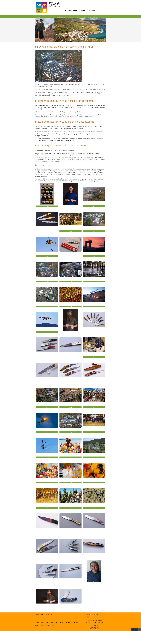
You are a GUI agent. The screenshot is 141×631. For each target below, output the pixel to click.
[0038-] (94, 496)
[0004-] (70, 219)
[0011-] (94, 270)
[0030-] (47, 446)
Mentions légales (44, 614)
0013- (70, 307)
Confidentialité (50, 625)
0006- (47, 256)
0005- (94, 231)
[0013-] (70, 295)
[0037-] (70, 496)
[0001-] (47, 194)
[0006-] (47, 244)
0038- (94, 508)
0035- (94, 482)
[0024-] (47, 395)
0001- (47, 206)
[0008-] (94, 244)
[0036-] (47, 496)
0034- (70, 482)
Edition (76, 622)
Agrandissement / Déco (57, 622)
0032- (94, 457)
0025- (70, 407)
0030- (47, 457)
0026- (94, 407)
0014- (94, 307)
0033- (47, 482)
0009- (47, 281)
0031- (70, 457)
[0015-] (47, 320)
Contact (37, 614)
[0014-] (94, 295)
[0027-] (47, 420)
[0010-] (70, 270)
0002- (94, 206)
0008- (94, 256)
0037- (70, 508)
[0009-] (47, 270)
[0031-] (70, 446)
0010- (70, 281)
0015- (47, 332)
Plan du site (51, 614)
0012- (47, 307)
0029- (94, 432)
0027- (47, 432)
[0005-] (94, 219)
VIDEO (36, 625)
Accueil (37, 622)
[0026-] (94, 395)
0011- (94, 281)
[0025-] (70, 395)
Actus (41, 625)
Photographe (68, 622)
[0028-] (70, 420)
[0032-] (94, 446)
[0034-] (70, 471)
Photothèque (44, 622)
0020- (94, 357)
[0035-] (94, 471)
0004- (70, 231)
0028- (70, 432)
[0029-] (94, 420)
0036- (47, 508)
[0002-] (94, 194)
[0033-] (47, 471)
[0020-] (94, 345)
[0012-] (47, 295)
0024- (47, 407)
